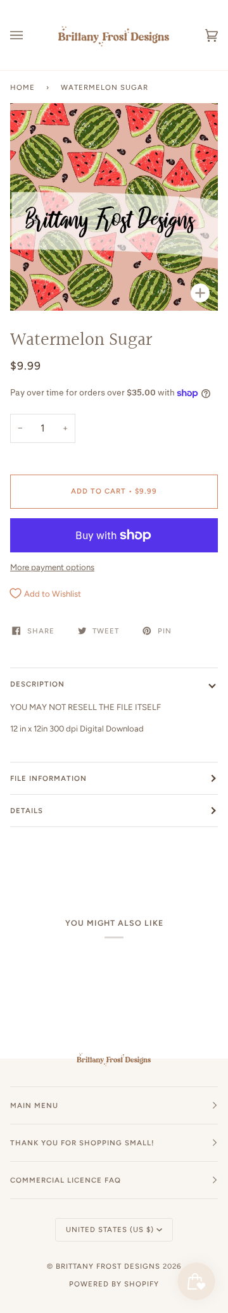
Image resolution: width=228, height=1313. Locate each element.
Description (37, 684)
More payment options (52, 567)
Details (26, 810)
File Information (48, 778)
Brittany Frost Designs (108, 1266)
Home (22, 87)
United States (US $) (110, 1229)
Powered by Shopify (114, 1283)
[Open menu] (29, 35)
